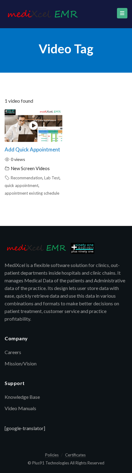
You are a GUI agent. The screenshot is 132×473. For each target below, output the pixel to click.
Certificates (75, 454)
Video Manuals (20, 408)
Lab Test (52, 177)
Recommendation (26, 177)
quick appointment (21, 185)
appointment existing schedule (32, 193)
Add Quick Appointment (32, 149)
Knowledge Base (22, 397)
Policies (52, 454)
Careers (13, 352)
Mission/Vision (21, 363)
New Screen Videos (30, 168)
